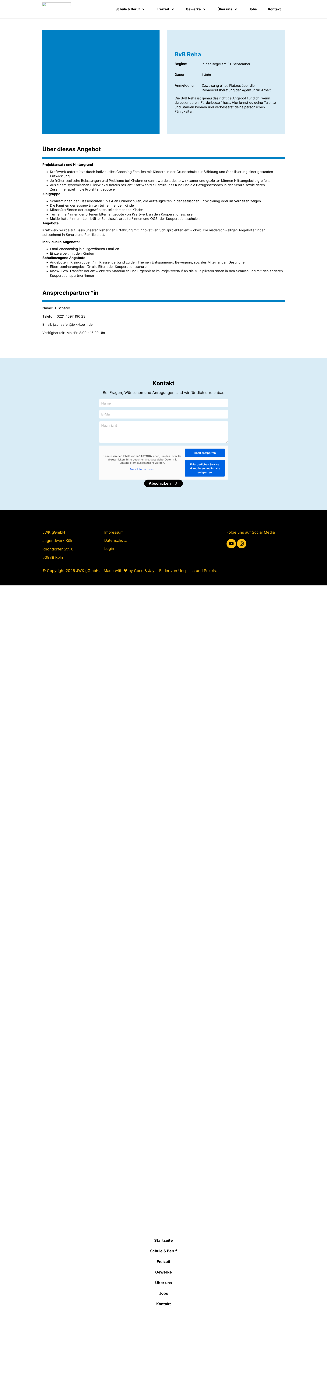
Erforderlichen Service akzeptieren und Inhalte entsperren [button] (205, 468)
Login (109, 548)
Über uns (224, 9)
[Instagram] (241, 543)
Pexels (210, 570)
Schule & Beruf (127, 9)
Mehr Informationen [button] (142, 469)
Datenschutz (115, 540)
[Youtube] (231, 543)
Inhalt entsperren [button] (205, 452)
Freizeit (162, 9)
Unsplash (186, 570)
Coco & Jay (144, 570)
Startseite (163, 1240)
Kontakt (274, 9)
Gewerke (193, 9)
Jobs (253, 9)
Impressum (114, 532)
